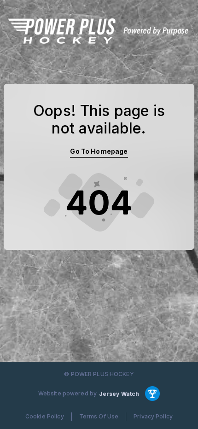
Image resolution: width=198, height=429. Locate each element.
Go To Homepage (99, 151)
